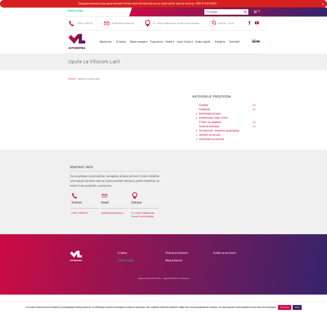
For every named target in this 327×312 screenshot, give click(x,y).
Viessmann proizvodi (211, 139)
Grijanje (203, 105)
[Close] (323, 4)
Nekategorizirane (210, 113)
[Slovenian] (258, 41)
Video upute (202, 42)
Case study (184, 42)
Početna (72, 79)
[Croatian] (254, 41)
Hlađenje (204, 109)
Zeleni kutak (75, 11)
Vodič (168, 42)
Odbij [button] (297, 307)
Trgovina (155, 42)
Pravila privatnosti (176, 253)
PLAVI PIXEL (156, 278)
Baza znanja (137, 42)
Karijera (220, 42)
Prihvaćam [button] (284, 307)
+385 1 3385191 (79, 213)
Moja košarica (173, 260)
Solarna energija (209, 126)
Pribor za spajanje (210, 122)
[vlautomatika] (76, 48)
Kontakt (234, 42)
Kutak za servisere (224, 253)
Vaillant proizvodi (209, 135)
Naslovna (105, 42)
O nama (121, 42)
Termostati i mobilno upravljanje (219, 131)
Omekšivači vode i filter (213, 118)
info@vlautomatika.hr (112, 213)
